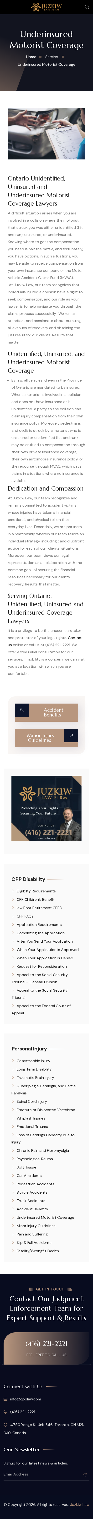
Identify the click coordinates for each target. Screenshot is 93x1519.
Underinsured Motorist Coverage (45, 1217)
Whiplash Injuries (31, 1118)
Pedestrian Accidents (35, 1183)
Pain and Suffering (32, 1234)
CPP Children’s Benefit (36, 899)
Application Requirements (39, 924)
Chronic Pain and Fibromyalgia (43, 1150)
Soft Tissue (26, 1167)
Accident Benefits (32, 1209)
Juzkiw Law (79, 1504)
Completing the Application (41, 932)
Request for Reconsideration (42, 966)
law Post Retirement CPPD (39, 907)
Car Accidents (29, 1175)
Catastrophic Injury (33, 1060)
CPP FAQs (25, 916)
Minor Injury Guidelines (36, 1225)
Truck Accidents (31, 1200)
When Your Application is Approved (48, 949)
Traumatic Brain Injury (35, 1077)
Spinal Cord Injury (32, 1101)
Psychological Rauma (35, 1158)
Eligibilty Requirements (36, 891)
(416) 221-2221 (46, 1343)
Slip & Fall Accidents (34, 1242)
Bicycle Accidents (32, 1192)
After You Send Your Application (45, 941)
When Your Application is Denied (45, 958)
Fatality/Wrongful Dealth (38, 1250)
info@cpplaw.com (25, 1399)
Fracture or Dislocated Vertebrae (46, 1109)
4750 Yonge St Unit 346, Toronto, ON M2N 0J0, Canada (44, 1428)
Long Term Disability (34, 1069)
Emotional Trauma (32, 1126)
